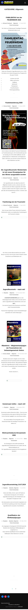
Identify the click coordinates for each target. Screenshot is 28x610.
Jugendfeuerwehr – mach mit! (14, 289)
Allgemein (15, 23)
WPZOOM (20, 606)
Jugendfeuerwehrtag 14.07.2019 (14, 484)
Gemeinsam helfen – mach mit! (13, 404)
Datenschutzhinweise (5, 603)
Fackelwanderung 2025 (13, 103)
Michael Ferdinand (7, 23)
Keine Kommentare (14, 25)
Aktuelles (11, 487)
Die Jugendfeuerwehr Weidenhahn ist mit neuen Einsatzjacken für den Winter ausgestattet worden (14, 172)
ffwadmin (6, 292)
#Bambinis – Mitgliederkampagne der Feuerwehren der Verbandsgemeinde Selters (14, 348)
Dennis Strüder (7, 106)
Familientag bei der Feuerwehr (14, 202)
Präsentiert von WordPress (14, 604)
